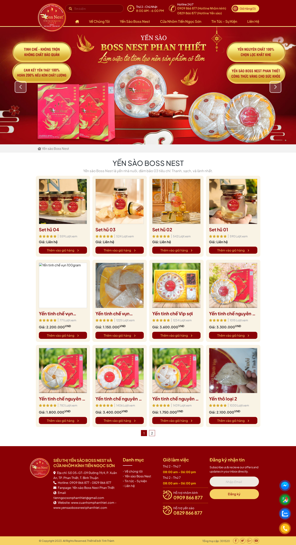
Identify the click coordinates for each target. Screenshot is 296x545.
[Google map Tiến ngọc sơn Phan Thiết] (285, 500)
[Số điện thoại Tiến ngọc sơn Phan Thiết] (285, 529)
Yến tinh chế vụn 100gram (56, 314)
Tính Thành (108, 540)
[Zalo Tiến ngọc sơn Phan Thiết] (285, 514)
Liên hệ (253, 21)
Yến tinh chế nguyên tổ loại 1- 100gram (119, 399)
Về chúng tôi (99, 21)
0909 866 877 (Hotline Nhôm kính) (201, 8)
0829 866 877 (187, 513)
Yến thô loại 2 (223, 398)
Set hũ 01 (218, 229)
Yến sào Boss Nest (135, 21)
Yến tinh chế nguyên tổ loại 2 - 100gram (233, 314)
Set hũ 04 (49, 229)
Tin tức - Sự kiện (224, 21)
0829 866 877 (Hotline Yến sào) (199, 13)
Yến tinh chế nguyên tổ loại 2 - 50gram (63, 399)
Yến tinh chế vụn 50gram (112, 314)
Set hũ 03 (105, 229)
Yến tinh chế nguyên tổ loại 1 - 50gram (176, 399)
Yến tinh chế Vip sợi (172, 313)
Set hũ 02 (162, 229)
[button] (275, 87)
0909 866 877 (188, 497)
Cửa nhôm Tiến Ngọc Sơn (180, 21)
